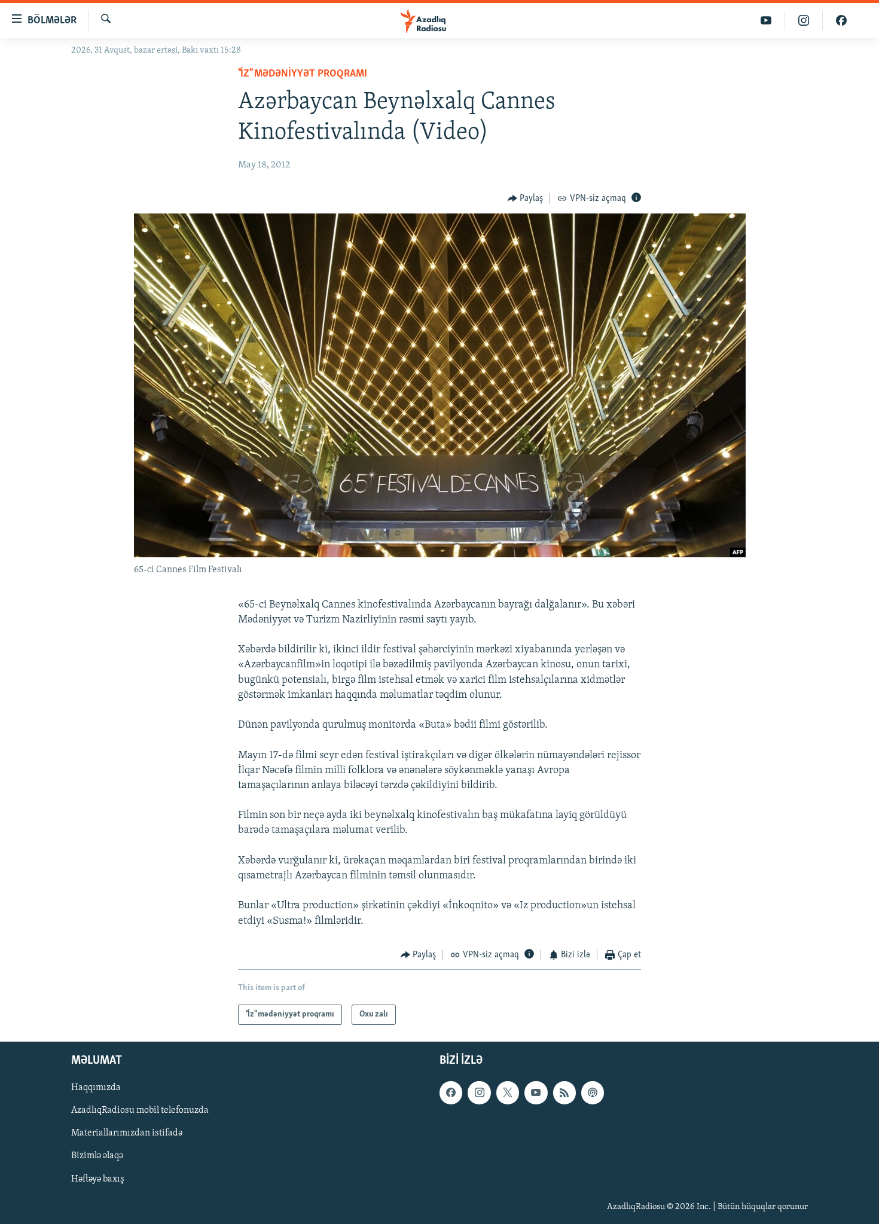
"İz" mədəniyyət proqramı (302, 74)
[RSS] (564, 1093)
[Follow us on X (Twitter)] (507, 1093)
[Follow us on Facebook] (450, 1093)
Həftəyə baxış (97, 1179)
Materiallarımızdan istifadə (126, 1133)
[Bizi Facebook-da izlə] (841, 20)
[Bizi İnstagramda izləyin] (804, 20)
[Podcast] (592, 1093)
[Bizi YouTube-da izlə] (766, 20)
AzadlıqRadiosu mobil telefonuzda (140, 1111)
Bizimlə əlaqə (97, 1156)
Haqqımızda (96, 1088)
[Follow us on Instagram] (479, 1093)
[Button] (526, 198)
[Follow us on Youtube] (535, 1093)
